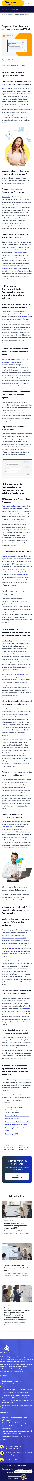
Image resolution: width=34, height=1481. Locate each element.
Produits (29, 1469)
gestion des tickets (26, 316)
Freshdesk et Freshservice (10, 506)
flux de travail (12, 948)
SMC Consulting (7, 641)
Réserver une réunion (10, 3)
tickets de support (22, 574)
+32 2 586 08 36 (16, 1448)
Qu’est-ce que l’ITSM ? (12, 1134)
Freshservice (6, 88)
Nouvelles (10, 1472)
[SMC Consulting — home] (8, 9)
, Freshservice (21, 271)
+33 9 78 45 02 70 (16, 1446)
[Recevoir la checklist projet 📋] (23, 1476)
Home (3, 14)
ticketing (5, 268)
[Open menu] (17, 9)
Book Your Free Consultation (17, 1176)
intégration (11, 215)
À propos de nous (7, 1469)
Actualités (10, 14)
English (9, 1478)
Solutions (20, 1469)
